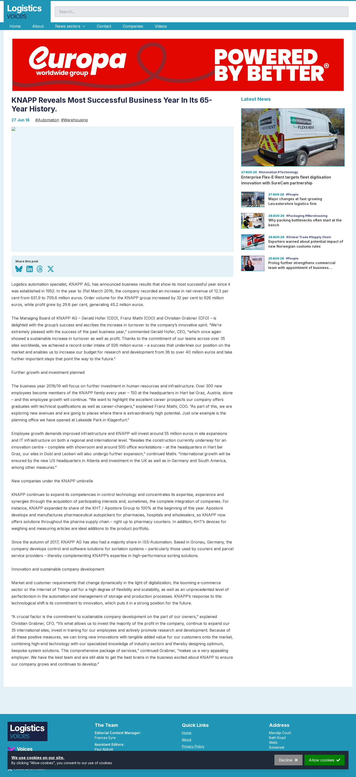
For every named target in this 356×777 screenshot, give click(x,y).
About (38, 26)
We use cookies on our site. (37, 757)
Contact (104, 26)
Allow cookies (321, 760)
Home (15, 26)
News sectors (67, 26)
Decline (285, 760)
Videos (161, 26)
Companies (133, 26)
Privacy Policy (193, 746)
